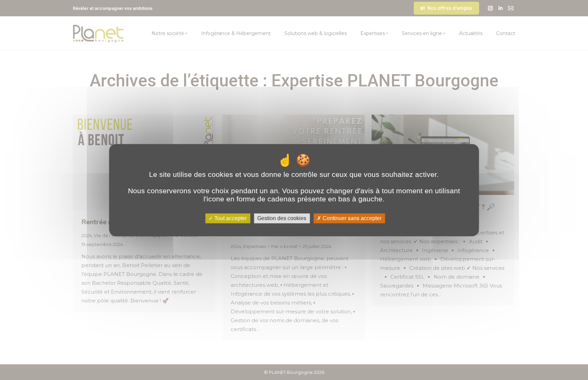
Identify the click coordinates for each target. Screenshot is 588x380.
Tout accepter (230, 218)
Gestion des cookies (281, 218)
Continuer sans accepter (351, 218)
